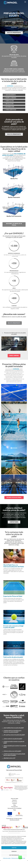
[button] (4, 814)
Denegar (14, 851)
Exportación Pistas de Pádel (12, 596)
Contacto (14, 803)
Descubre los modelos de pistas (14, 224)
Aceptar (14, 847)
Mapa (14, 809)
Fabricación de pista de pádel (13, 657)
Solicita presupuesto (14, 32)
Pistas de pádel (14, 798)
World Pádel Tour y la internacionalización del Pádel (13, 566)
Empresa (14, 800)
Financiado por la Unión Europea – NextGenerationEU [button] (14, 819)
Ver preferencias (14, 855)
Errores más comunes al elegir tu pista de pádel (13, 626)
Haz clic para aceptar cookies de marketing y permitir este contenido (14, 343)
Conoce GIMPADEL (14, 355)
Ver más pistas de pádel (13, 497)
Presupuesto (14, 806)
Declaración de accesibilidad (14, 808)
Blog (14, 805)
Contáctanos (14, 522)
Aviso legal (23, 858)
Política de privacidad (15, 858)
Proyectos (14, 801)
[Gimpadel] (10, 4)
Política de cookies (7, 858)
